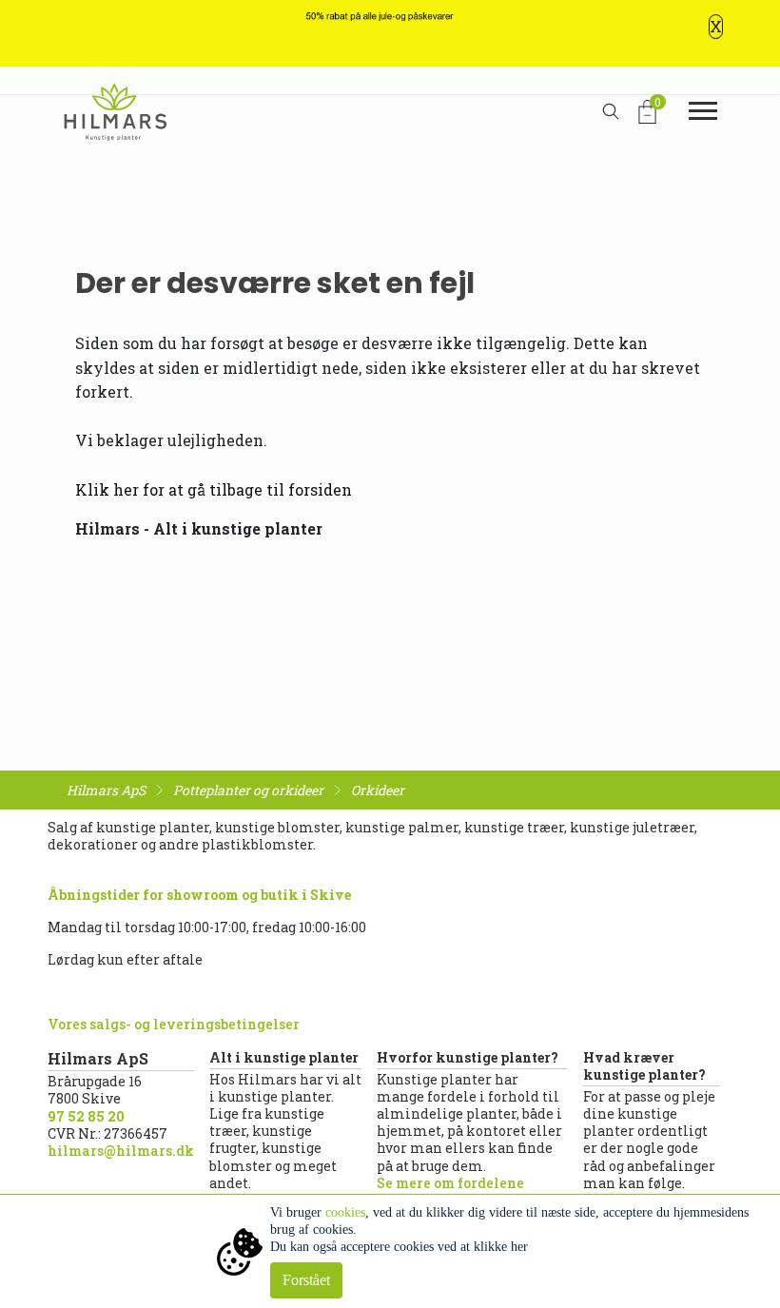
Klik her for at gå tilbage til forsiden (213, 489)
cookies (345, 1212)
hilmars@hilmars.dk (121, 1151)
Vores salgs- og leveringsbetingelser (174, 1024)
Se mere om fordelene (450, 1183)
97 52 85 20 (86, 1116)
